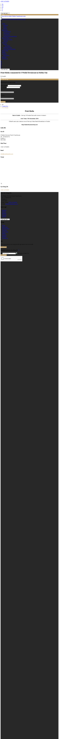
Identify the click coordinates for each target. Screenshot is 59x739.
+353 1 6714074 (5, 1)
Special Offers (6, 38)
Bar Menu (7, 46)
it (2, 10)
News (4, 27)
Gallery (4, 52)
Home (4, 23)
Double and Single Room (10, 36)
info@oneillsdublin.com (7, 154)
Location (4, 54)
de (2, 4)
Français (4, 215)
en (2, 5)
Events (5, 28)
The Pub (4, 43)
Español (4, 213)
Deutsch (4, 210)
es (2, 7)
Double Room (7, 31)
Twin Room (6, 33)
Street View (5, 50)
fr (2, 9)
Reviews (4, 57)
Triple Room (6, 35)
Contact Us (5, 58)
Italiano (4, 216)
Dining (5, 44)
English (4, 212)
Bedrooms (5, 30)
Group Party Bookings (9, 49)
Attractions (6, 55)
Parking (5, 25)
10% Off (5, 41)
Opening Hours (7, 47)
